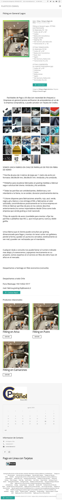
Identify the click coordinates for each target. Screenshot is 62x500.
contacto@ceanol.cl (30, 1)
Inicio (34, 21)
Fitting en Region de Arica (46, 89)
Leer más (7, 336)
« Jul (5, 430)
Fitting (38, 21)
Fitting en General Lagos (39, 91)
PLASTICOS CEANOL (10, 6)
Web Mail (39, 1)
